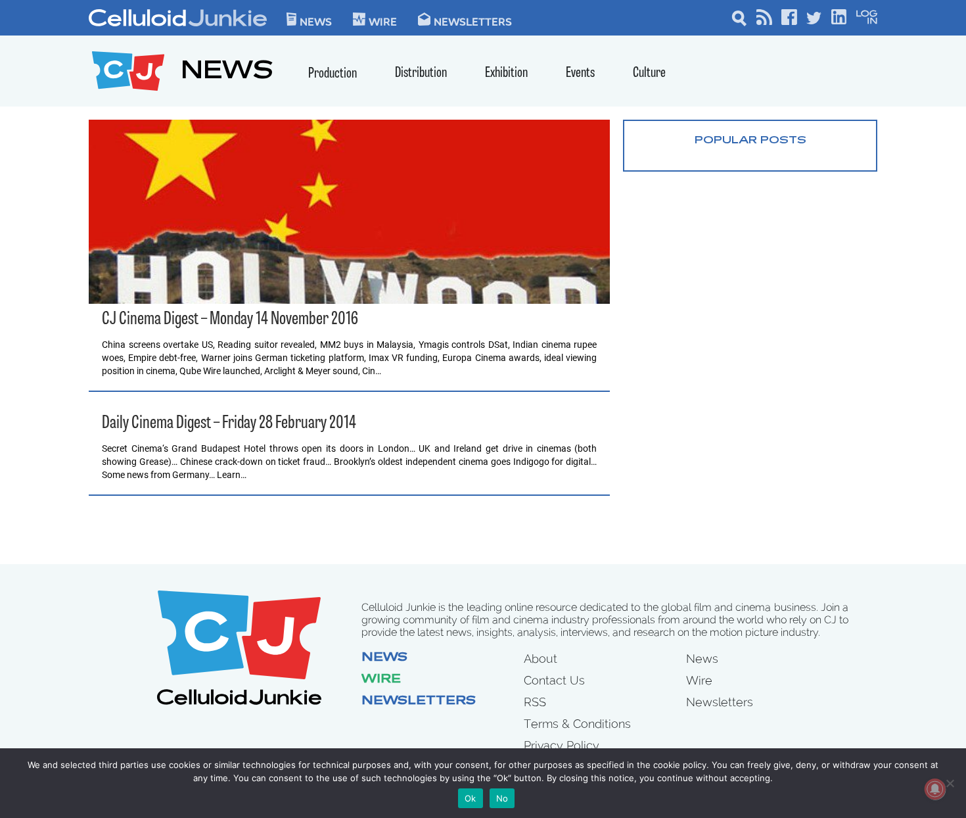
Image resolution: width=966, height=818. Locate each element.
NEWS (227, 72)
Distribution (421, 73)
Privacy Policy (561, 745)
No (502, 798)
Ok (470, 798)
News (316, 21)
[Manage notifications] (935, 789)
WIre (383, 21)
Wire (381, 679)
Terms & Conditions (577, 724)
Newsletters (473, 21)
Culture (649, 73)
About (540, 658)
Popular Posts (750, 141)
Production (332, 74)
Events (580, 73)
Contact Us (554, 680)
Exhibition (506, 73)
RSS (535, 702)
